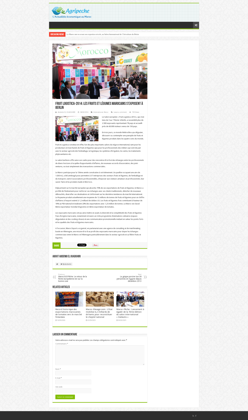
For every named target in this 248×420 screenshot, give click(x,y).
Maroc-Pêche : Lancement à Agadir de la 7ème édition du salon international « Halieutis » (130, 313)
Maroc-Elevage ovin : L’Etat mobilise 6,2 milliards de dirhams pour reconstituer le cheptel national (99, 313)
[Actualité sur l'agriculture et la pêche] (71, 12)
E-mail (58, 378)
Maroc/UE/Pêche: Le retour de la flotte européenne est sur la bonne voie (72, 278)
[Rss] (193, 416)
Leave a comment (120, 112)
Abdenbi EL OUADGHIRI (66, 112)
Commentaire (61, 344)
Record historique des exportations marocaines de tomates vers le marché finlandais (68, 313)
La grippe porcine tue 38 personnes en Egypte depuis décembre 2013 (129, 278)
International (98, 112)
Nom (58, 369)
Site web (58, 387)
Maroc (106, 112)
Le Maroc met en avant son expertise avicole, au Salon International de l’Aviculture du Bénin (103, 34)
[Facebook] (196, 416)
